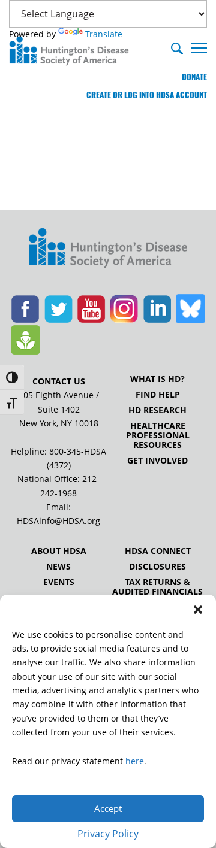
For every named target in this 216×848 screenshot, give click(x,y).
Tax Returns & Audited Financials (157, 586)
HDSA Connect (158, 551)
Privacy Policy (108, 833)
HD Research (157, 410)
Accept (108, 808)
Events (58, 582)
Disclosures (157, 566)
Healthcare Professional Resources (158, 435)
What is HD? (157, 379)
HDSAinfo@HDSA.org (58, 520)
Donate (194, 77)
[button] (198, 610)
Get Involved (157, 460)
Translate (103, 34)
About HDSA (58, 551)
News (58, 566)
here (134, 761)
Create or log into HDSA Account (146, 95)
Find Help (158, 394)
